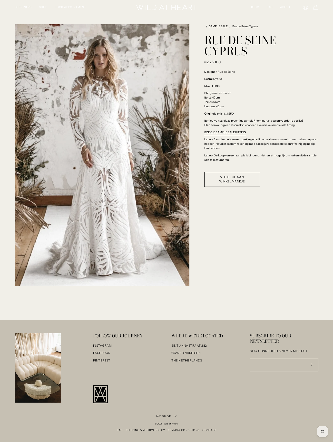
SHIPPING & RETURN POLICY (145, 430)
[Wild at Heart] (166, 7)
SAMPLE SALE (218, 26)
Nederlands (163, 416)
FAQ (120, 430)
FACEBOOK (101, 353)
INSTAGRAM (102, 345)
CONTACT (209, 430)
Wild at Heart (171, 423)
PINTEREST (101, 360)
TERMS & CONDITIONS (183, 430)
